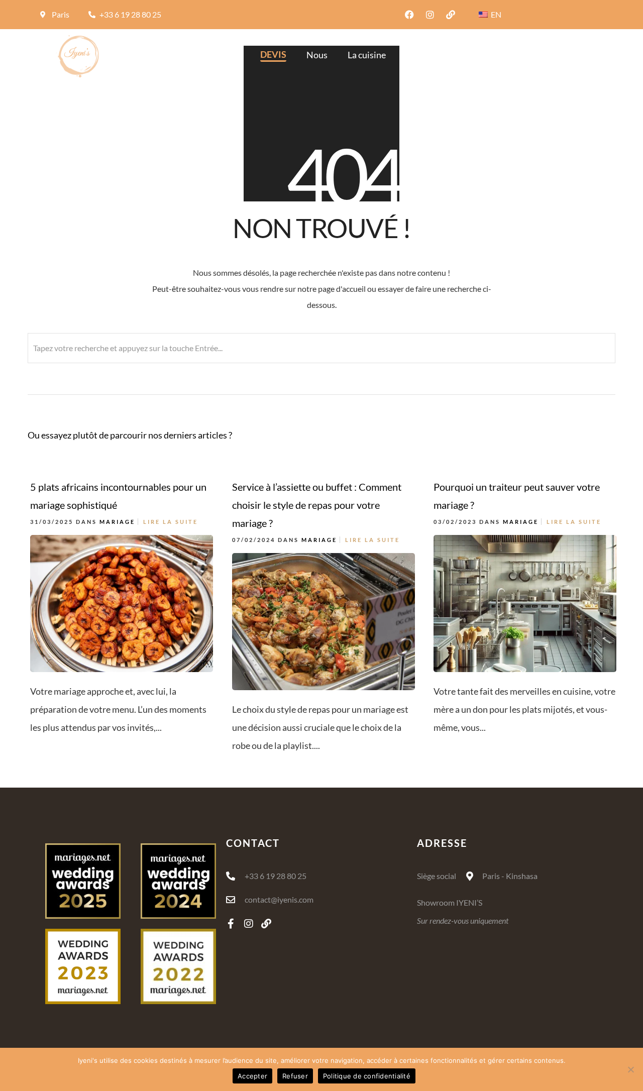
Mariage (117, 521)
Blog (532, 54)
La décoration (432, 54)
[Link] (451, 15)
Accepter (252, 1076)
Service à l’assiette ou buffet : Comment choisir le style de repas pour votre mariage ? (316, 505)
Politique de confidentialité (366, 1076)
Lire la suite (170, 521)
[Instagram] (430, 15)
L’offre (491, 54)
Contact (577, 54)
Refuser (295, 1076)
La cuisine (367, 54)
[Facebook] (409, 15)
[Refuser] (630, 1069)
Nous (317, 54)
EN (495, 14)
